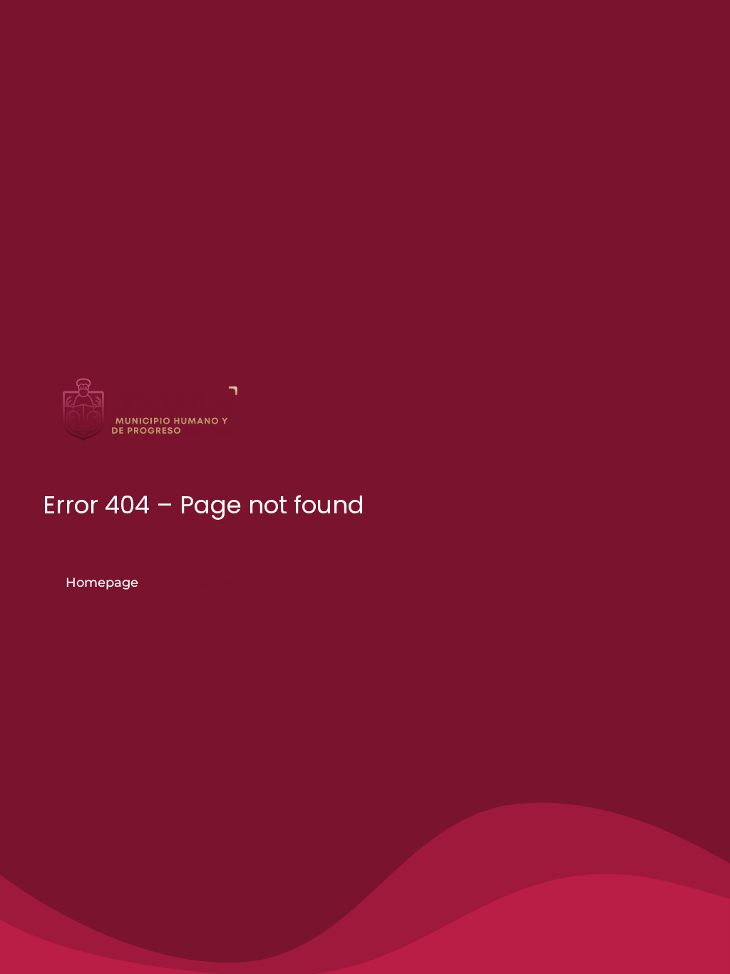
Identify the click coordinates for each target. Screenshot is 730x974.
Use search (225, 582)
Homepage (102, 582)
